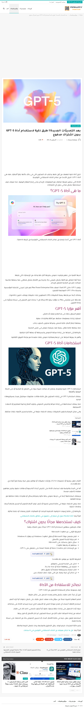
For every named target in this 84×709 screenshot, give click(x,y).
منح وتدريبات (22, 8)
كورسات (29, 8)
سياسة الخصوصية (60, 2)
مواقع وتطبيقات (14, 8)
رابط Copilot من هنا (42, 553)
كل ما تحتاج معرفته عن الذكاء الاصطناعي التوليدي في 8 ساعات (48, 628)
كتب (7, 8)
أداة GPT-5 (74, 633)
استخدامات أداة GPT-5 (51, 633)
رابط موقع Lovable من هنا (42, 577)
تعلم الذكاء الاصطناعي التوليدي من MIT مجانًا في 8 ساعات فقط (63, 649)
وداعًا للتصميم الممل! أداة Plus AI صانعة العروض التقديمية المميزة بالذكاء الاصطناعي (22, 649)
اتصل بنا (52, 2)
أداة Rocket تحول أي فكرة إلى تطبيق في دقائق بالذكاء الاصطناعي (46, 516)
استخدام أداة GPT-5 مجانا (63, 633)
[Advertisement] (42, 31)
